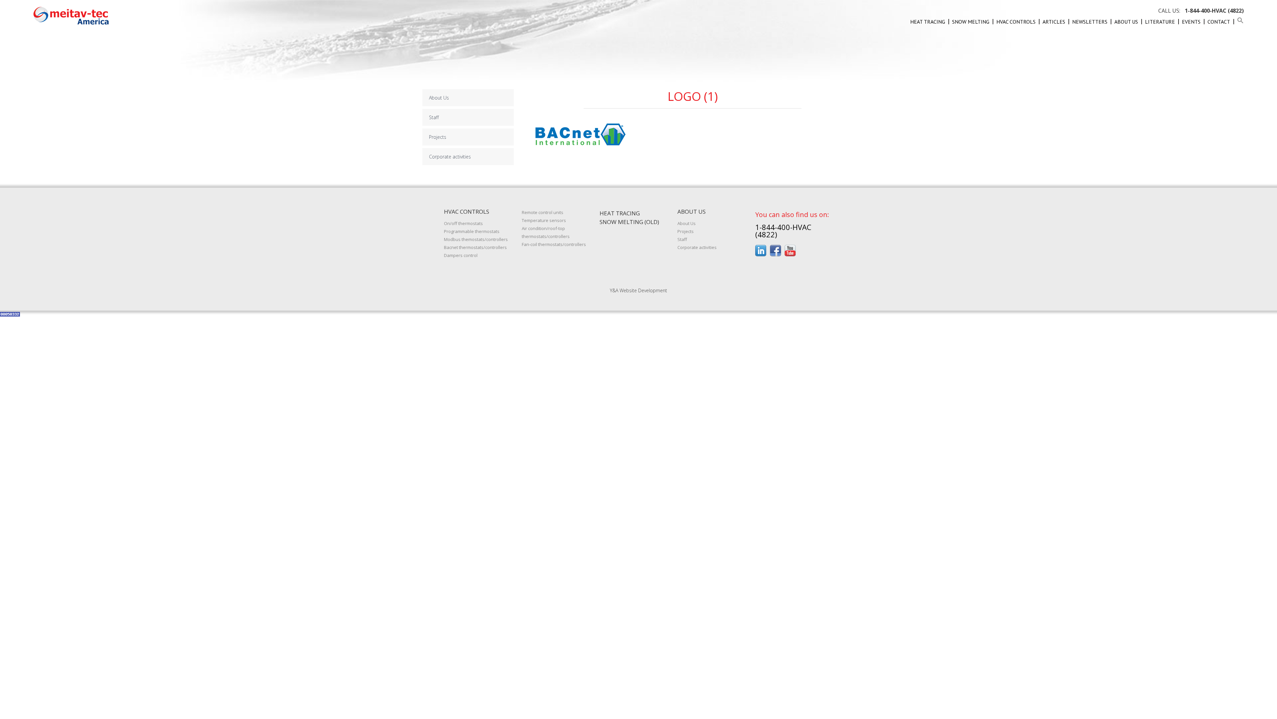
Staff (434, 117)
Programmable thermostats (471, 231)
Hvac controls (1016, 21)
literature (1160, 21)
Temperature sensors (544, 220)
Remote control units (542, 212)
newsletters (1089, 21)
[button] (1240, 21)
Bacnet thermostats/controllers (475, 247)
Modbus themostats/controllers (476, 239)
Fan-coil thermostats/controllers (554, 244)
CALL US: (1201, 10)
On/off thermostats (463, 223)
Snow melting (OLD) (629, 222)
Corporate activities (450, 156)
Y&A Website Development (638, 290)
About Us (1126, 21)
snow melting (970, 21)
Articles (1054, 21)
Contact (1218, 21)
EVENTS (1191, 21)
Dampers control (461, 255)
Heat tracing (927, 21)
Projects (437, 137)
